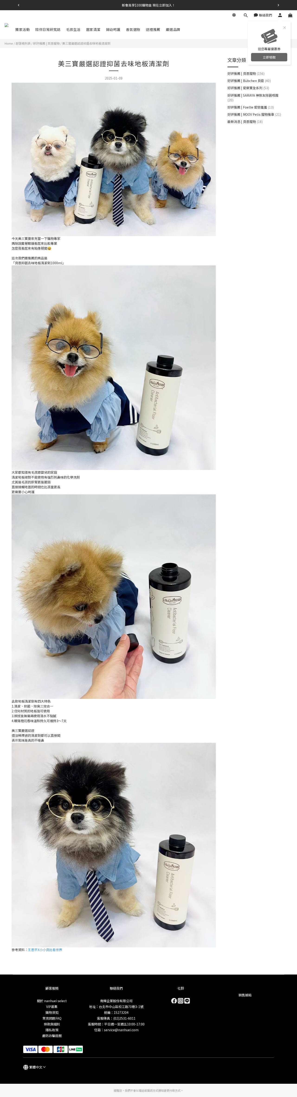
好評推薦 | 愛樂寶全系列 (248, 88)
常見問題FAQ (51, 1018)
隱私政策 (51, 1030)
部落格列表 (23, 43)
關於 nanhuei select (52, 1000)
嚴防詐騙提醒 (52, 1035)
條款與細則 (52, 1024)
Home (9, 43)
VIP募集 (52, 1006)
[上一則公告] (18, 5)
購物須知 (51, 1012)
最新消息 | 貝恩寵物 (245, 121)
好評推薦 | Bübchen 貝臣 (249, 80)
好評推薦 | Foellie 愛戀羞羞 (250, 107)
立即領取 (269, 57)
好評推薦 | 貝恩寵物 (46, 43)
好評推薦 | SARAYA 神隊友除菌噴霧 (252, 97)
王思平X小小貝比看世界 (45, 949)
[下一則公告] (278, 5)
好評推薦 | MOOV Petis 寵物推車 (254, 114)
